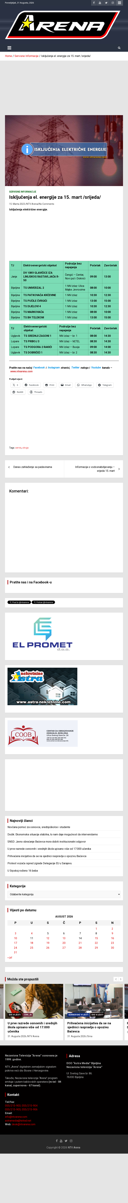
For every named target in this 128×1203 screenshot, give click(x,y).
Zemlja (28, 1015)
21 (80, 943)
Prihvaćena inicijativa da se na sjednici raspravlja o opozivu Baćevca (47, 856)
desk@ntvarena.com (23, 1124)
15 (96, 938)
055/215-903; (13, 1105)
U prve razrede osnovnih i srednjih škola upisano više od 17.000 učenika (49, 848)
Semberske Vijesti (78, 1015)
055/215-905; (13, 1109)
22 (96, 943)
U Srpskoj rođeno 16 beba (23, 870)
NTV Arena (32, 204)
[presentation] (116, 979)
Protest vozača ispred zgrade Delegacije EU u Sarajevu (40, 863)
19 (47, 943)
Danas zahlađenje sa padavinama (32, 467)
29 (96, 947)
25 (31, 947)
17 (15, 943)
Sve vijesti (15, 1015)
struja (25, 447)
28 (80, 947)
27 (64, 947)
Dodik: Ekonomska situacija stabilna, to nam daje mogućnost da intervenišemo (53, 834)
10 (15, 938)
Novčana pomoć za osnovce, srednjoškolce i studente (39, 827)
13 (64, 938)
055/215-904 (30, 1105)
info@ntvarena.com (16, 1116)
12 (47, 938)
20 (64, 943)
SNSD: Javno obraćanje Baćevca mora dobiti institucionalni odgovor (47, 841)
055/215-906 (30, 1109)
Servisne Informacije (22, 191)
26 (47, 947)
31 (15, 952)
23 (112, 943)
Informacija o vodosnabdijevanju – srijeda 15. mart (95, 468)
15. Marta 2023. (17, 204)
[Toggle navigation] (9, 48)
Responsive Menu (119, 3)
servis (18, 447)
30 (112, 947)
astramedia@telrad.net (18, 1120)
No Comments (46, 204)
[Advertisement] (64, 85)
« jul (10, 957)
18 (31, 943)
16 (112, 938)
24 (15, 947)
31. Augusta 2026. (17, 1036)
